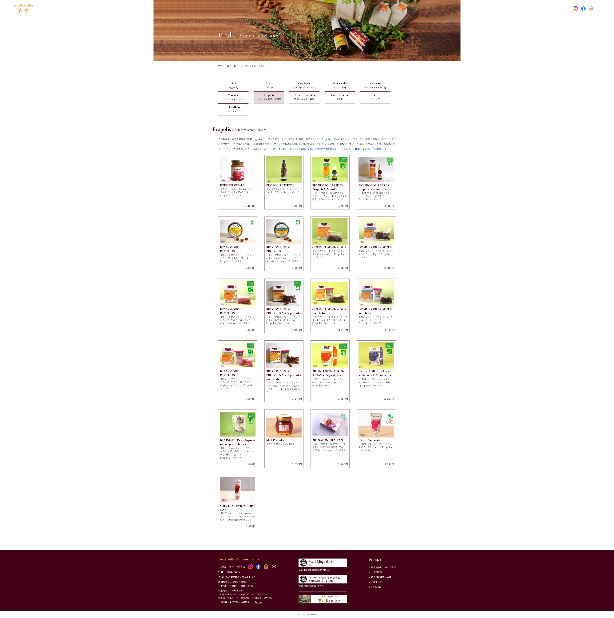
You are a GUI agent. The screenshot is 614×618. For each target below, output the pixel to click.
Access (258, 602)
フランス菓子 (340, 85)
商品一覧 (231, 66)
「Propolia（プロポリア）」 (333, 139)
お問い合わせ (378, 587)
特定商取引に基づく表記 (383, 567)
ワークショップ (233, 109)
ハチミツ (268, 85)
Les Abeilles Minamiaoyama (238, 559)
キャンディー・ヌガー (304, 85)
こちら (330, 569)
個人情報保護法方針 (381, 577)
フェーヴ (375, 97)
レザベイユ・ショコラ (233, 97)
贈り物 (340, 97)
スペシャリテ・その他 (375, 85)
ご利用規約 (376, 572)
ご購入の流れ (378, 582)
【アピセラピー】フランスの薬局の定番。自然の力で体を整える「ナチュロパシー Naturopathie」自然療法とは (329, 148)
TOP (220, 66)
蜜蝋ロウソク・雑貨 (304, 97)
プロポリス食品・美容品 (268, 97)
